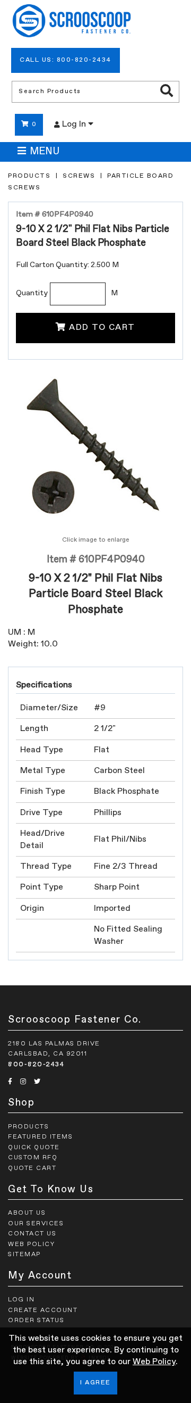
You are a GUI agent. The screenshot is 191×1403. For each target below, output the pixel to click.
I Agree (95, 1383)
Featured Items (40, 1137)
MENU (44, 151)
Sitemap (24, 1254)
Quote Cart (32, 1168)
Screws (79, 176)
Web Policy (154, 1362)
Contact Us (32, 1234)
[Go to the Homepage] (71, 22)
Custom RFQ (32, 1158)
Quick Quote (34, 1147)
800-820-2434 (36, 1064)
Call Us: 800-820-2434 (65, 60)
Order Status (36, 1320)
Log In (75, 124)
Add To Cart (102, 327)
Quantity (32, 293)
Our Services (36, 1224)
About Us (27, 1213)
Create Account (42, 1310)
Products (29, 176)
